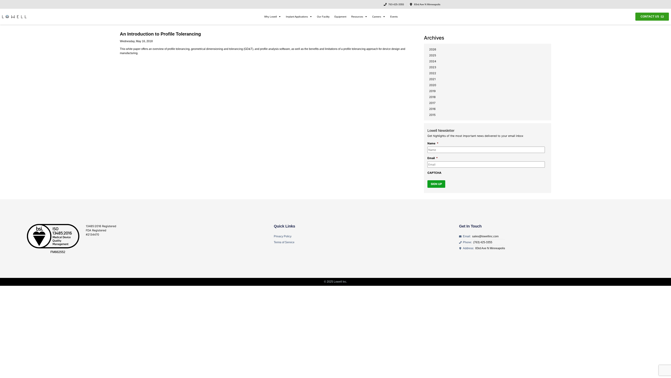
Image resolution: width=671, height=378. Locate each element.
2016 (432, 109)
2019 (432, 91)
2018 (432, 97)
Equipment (340, 16)
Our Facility (323, 16)
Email (432, 158)
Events (394, 16)
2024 (432, 61)
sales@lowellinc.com (485, 236)
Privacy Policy (282, 236)
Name (432, 143)
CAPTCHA (434, 172)
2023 (432, 67)
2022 (432, 73)
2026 (432, 49)
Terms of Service (284, 242)
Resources (357, 16)
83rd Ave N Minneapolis (489, 248)
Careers (376, 16)
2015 (432, 115)
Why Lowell (270, 16)
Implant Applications (297, 16)
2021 (432, 79)
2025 (432, 55)
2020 (432, 85)
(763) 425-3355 (482, 242)
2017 (432, 103)
